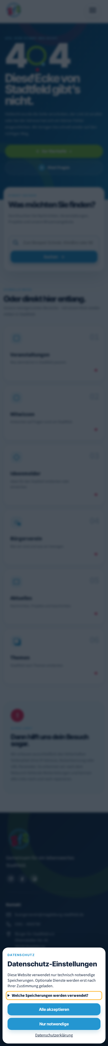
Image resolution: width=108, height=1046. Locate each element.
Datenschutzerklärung (54, 1035)
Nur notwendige (54, 1023)
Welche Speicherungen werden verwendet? (50, 995)
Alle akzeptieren (54, 1009)
